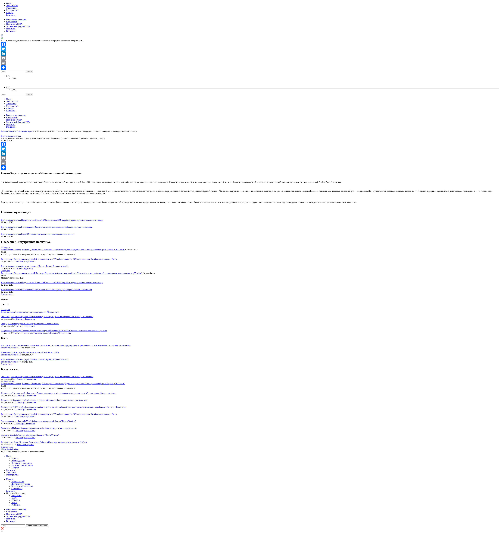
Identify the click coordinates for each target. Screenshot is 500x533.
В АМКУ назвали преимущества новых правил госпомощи (47, 234)
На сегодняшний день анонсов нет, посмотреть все (30, 312)
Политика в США (14, 24)
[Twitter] (250, 49)
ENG (13, 78)
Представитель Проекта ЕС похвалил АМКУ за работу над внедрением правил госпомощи (62, 220)
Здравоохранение (9, 421)
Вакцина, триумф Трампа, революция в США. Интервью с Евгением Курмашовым (93, 345)
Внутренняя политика (16, 19)
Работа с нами (17, 481)
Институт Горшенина (25, 261)
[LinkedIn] (250, 53)
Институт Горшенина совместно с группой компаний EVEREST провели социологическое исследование (59, 331)
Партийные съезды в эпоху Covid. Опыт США (38, 352)
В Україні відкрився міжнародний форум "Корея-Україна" (50, 421)
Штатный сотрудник (20, 484)
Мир (16, 442)
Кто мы (14, 458)
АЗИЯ (14, 503)
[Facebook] (250, 44)
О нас (8, 3)
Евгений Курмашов (24, 268)
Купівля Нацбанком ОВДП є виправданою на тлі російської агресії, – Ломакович (57, 317)
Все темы (10, 31)
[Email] (250, 58)
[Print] (250, 63)
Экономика (36, 250)
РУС (8, 76)
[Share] (250, 67)
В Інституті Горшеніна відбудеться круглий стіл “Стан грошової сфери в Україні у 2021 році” (83, 250)
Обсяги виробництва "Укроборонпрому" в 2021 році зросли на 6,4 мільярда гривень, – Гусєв (75, 259)
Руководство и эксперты (22, 465)
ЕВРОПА (15, 500)
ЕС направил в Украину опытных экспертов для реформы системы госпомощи (56, 227)
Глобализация (23, 345)
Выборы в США (8, 345)
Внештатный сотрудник (22, 486)
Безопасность (7, 259)
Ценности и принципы (21, 463)
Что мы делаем (18, 461)
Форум (4, 324)
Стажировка (16, 488)
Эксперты (10, 470)
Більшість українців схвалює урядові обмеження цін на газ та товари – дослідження (49, 400)
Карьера (9, 12)
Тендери (15, 468)
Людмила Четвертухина (60, 333)
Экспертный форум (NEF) (18, 26)
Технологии (6, 428)
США (14, 498)
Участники (11, 8)
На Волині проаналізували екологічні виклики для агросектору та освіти (44, 428)
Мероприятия (12, 10)
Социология (11, 22)
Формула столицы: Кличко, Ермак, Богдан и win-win (44, 266)
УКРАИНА (16, 495)
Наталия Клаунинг (25, 444)
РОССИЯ (15, 505)
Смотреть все (7, 294)
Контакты (10, 15)
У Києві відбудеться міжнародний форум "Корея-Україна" (33, 324)
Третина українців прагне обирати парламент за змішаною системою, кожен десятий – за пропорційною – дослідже (63, 393)
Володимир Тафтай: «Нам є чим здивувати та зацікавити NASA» (58, 442)
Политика (10, 29)
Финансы (26, 250)
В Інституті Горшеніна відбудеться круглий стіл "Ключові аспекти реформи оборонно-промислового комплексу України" (88, 273)
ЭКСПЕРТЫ (12, 5)
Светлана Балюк (41, 333)
